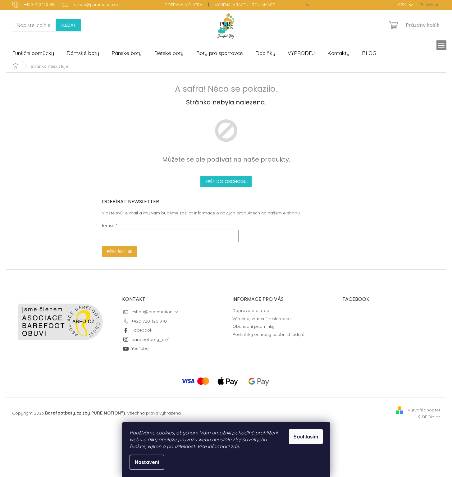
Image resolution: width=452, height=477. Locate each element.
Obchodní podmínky (253, 326)
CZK (402, 4)
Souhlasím (306, 436)
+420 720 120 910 (149, 321)
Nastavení (147, 462)
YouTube (139, 348)
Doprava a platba (183, 4)
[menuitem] (33, 53)
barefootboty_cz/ (150, 339)
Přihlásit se (119, 251)
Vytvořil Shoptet (424, 409)
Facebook (141, 330)
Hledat (68, 25)
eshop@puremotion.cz (154, 311)
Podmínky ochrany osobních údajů (268, 334)
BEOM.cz (431, 417)
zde (235, 446)
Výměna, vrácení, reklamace (245, 4)
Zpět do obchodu (226, 181)
